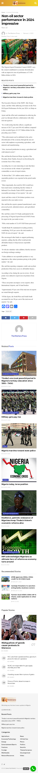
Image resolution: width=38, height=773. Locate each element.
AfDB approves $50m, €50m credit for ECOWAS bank (22, 578)
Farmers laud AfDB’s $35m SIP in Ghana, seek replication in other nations (23, 597)
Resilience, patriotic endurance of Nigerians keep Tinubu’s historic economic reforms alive (17, 520)
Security (23, 747)
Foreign (4, 750)
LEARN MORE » (6, 710)
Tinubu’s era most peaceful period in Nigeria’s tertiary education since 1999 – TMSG (19, 87)
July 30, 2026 (5, 526)
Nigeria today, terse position (15, 484)
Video (22, 755)
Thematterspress (26, 750)
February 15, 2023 (17, 590)
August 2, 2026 (6, 487)
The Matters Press (14, 33)
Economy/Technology (12, 12)
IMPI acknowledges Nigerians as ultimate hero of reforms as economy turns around (19, 559)
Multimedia (5, 753)
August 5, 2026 (6, 420)
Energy (5, 480)
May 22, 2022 (15, 601)
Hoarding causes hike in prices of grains (21, 674)
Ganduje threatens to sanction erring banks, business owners (23, 587)
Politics (22, 744)
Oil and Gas (24, 739)
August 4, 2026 (6, 453)
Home (3, 12)
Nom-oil (8, 311)
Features (5, 747)
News (5, 446)
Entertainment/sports (9, 744)
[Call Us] (33, 768)
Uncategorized (25, 753)
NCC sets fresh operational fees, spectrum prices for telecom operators (22, 658)
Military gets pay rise (11, 93)
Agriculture (5, 736)
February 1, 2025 (28, 33)
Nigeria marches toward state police (18, 97)
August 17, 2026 (6, 386)
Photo (22, 742)
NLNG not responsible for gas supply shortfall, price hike (20, 667)
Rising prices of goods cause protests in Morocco (13, 645)
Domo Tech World (11, 768)
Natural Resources (8, 755)
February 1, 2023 (16, 581)
